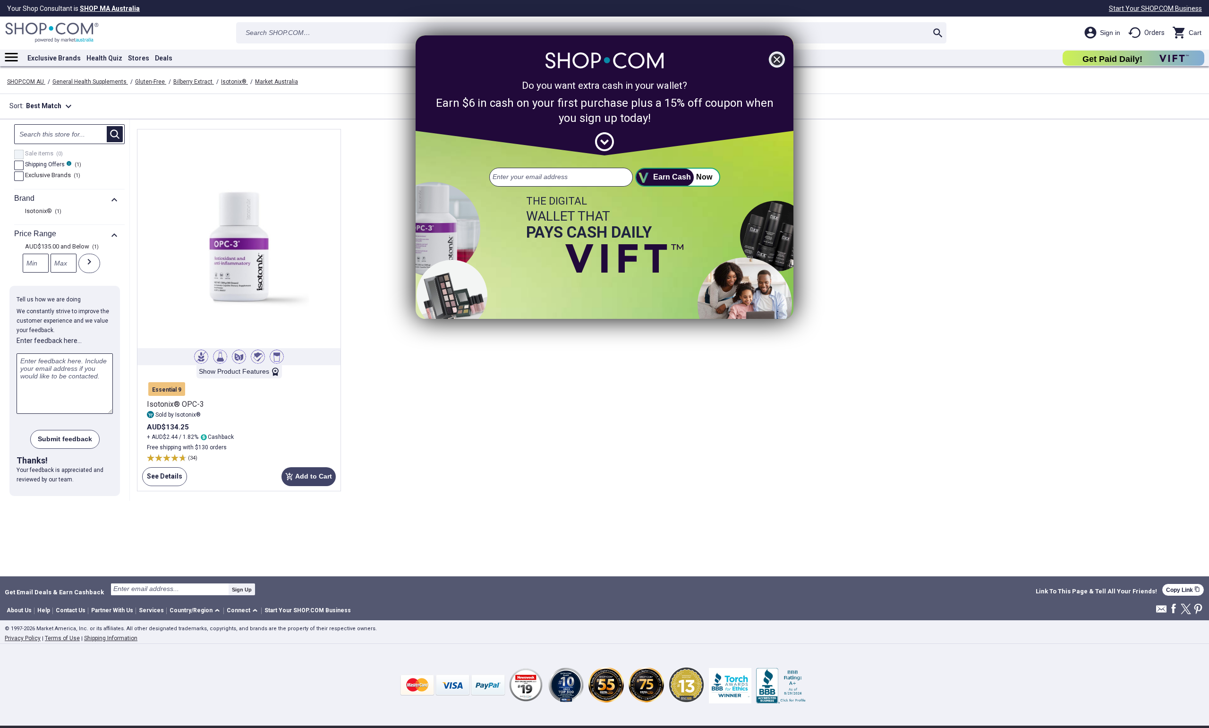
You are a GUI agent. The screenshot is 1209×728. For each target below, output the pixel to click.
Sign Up (242, 589)
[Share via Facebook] (1173, 609)
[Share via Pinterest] (1198, 610)
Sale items (43, 154)
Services (151, 610)
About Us (19, 610)
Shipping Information (110, 638)
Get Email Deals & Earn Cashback (54, 592)
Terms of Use (62, 638)
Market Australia (276, 81)
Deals (163, 58)
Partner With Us (112, 610)
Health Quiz (104, 58)
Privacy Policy (23, 638)
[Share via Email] (1161, 611)
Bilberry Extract (193, 81)
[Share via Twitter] (1186, 610)
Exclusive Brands (54, 58)
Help (43, 610)
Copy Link (1183, 589)
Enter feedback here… (49, 340)
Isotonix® (234, 81)
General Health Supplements (90, 81)
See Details (162, 479)
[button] (196, 611)
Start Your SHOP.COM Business (1155, 8)
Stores (138, 58)
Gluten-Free (150, 81)
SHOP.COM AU (26, 81)
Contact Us (70, 610)
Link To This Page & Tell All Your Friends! (1096, 591)
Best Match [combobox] (50, 106)
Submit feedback (65, 439)
